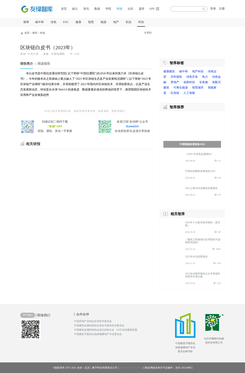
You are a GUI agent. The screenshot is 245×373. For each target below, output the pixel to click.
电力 (205, 76)
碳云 (75, 8)
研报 (119, 8)
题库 (142, 8)
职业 (128, 22)
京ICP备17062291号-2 (131, 367)
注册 (222, 8)
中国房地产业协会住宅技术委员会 (93, 321)
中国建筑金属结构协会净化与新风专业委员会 (99, 325)
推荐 (26, 22)
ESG (66, 22)
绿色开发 (192, 76)
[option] (192, 42)
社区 (130, 8)
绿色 (53, 22)
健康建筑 (169, 71)
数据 (97, 8)
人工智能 (189, 92)
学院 (108, 8)
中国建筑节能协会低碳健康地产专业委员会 (98, 334)
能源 (103, 22)
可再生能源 (180, 87)
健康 (78, 22)
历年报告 (176, 76)
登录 (213, 8)
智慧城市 (198, 87)
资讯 (86, 8)
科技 (141, 22)
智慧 (91, 22)
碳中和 (39, 22)
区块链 (175, 92)
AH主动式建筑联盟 (126, 330)
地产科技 (198, 71)
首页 (64, 8)
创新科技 (189, 82)
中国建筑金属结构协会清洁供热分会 (94, 330)
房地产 (175, 82)
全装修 (203, 82)
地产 (116, 22)
